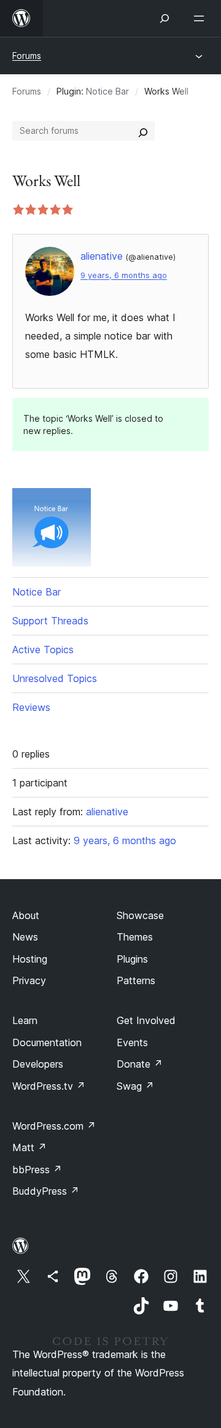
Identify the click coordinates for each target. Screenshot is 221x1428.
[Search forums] (143, 131)
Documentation (47, 1042)
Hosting (29, 959)
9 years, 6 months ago (123, 275)
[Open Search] (164, 18)
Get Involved (146, 1020)
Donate (140, 1064)
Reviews (31, 707)
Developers (37, 1064)
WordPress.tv (48, 1086)
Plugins (132, 959)
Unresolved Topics (54, 678)
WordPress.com (54, 1126)
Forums (26, 55)
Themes (135, 937)
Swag (135, 1086)
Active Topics (43, 649)
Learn (24, 1020)
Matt (29, 1147)
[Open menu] (201, 18)
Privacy (29, 980)
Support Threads (50, 621)
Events (132, 1042)
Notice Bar (107, 91)
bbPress (37, 1169)
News (25, 937)
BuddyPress (45, 1191)
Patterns (136, 980)
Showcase (140, 915)
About (25, 915)
